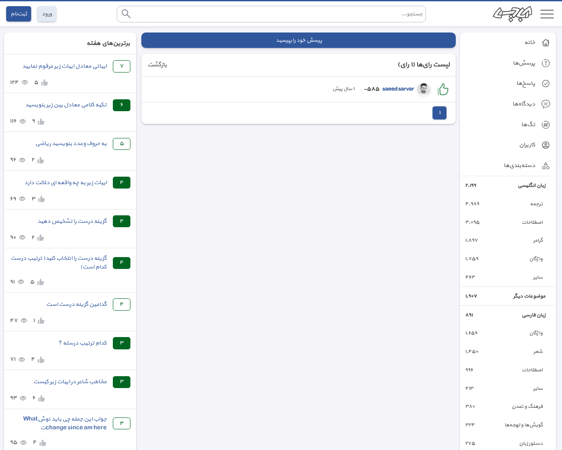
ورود (47, 14)
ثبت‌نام (19, 14)
